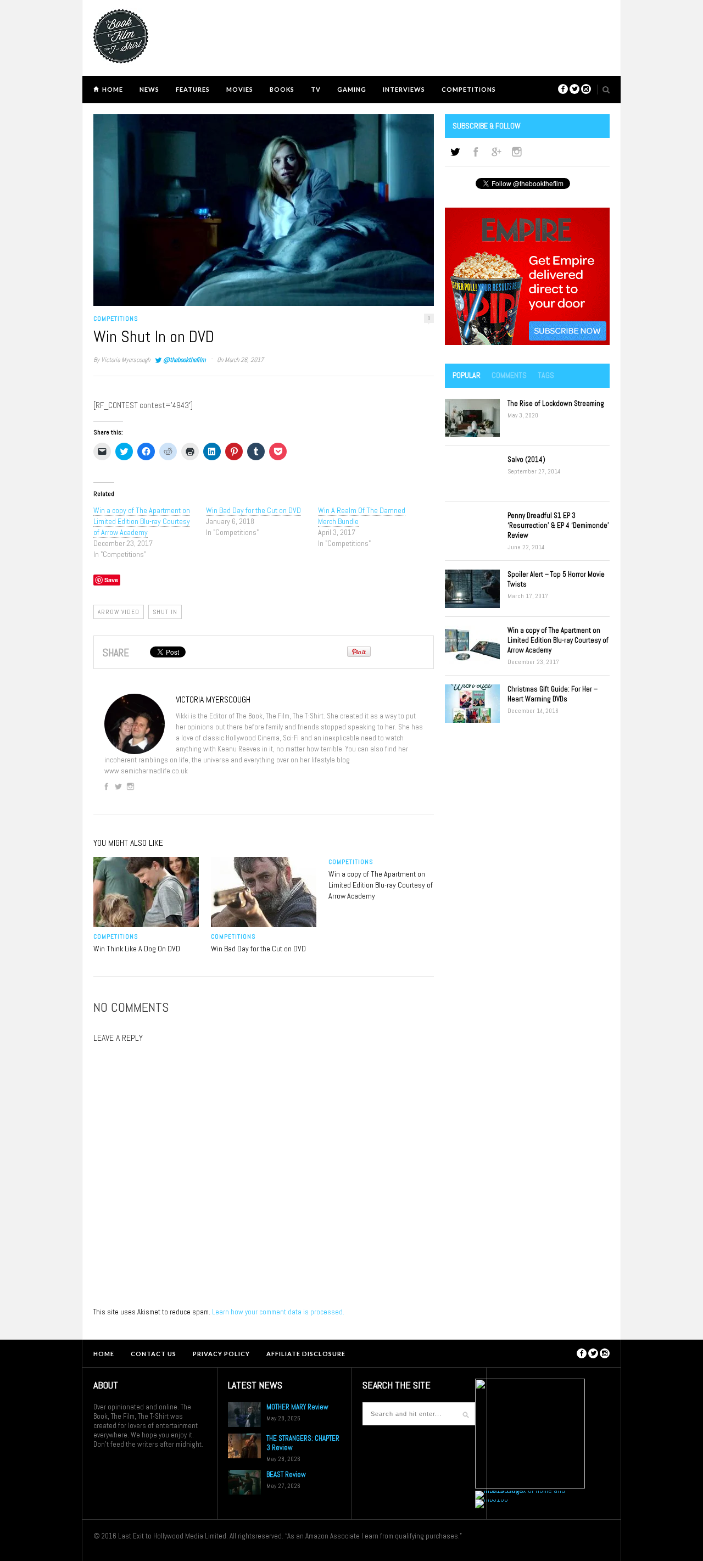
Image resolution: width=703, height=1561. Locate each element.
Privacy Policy (221, 1353)
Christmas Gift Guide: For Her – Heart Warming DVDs (552, 694)
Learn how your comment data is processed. (278, 1312)
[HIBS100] (491, 1499)
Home (112, 89)
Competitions (469, 89)
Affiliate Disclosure (305, 1353)
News (149, 89)
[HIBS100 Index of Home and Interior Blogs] (520, 1490)
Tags (546, 375)
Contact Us (153, 1353)
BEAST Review (286, 1474)
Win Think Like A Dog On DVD (136, 949)
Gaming (351, 89)
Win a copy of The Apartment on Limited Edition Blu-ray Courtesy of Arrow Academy (141, 521)
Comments (509, 375)
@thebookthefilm (184, 359)
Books (282, 89)
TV (316, 89)
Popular (467, 375)
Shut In (165, 612)
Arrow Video (119, 612)
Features (193, 89)
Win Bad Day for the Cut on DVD (253, 510)
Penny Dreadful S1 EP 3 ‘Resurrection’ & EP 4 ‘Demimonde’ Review (558, 525)
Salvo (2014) (526, 459)
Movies (239, 89)
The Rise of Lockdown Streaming (555, 403)
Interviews (404, 89)
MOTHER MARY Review (297, 1407)
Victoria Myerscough (125, 359)
